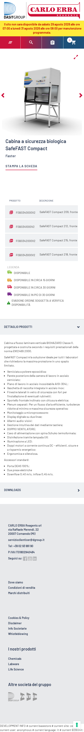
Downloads (12, 490)
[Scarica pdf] (12, 212)
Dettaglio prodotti (18, 327)
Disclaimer (15, 623)
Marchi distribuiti (19, 593)
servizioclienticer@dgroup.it (26, 540)
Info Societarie (17, 628)
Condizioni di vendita (21, 587)
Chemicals (14, 658)
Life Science (16, 669)
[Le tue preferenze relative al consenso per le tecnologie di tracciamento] (77, 725)
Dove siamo (15, 582)
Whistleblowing (18, 634)
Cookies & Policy (18, 618)
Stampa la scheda (21, 166)
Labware (13, 664)
